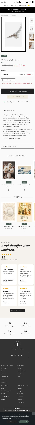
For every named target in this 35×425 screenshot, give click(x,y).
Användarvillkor (5, 396)
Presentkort (19, 355)
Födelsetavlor (4, 376)
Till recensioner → (17, 310)
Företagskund (21, 399)
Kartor (2, 379)
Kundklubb (20, 396)
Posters (3, 371)
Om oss (19, 368)
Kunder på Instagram (6, 391)
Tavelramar (3, 374)
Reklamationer (21, 402)
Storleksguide (9, 80)
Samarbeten (20, 374)
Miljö (19, 376)
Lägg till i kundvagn (18, 91)
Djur (2, 62)
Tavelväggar (4, 368)
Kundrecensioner (22, 371)
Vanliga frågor (21, 394)
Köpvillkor (3, 394)
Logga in (20, 388)
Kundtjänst (20, 391)
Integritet (3, 399)
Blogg (2, 388)
